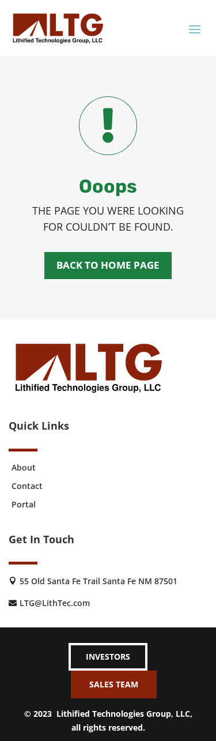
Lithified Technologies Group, (114, 713)
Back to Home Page (108, 265)
